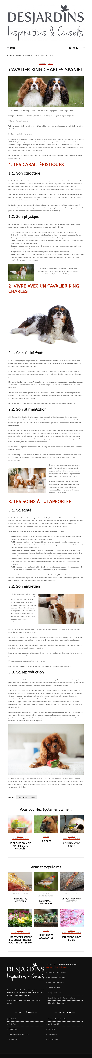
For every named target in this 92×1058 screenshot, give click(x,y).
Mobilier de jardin (54, 988)
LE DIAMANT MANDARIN (46, 902)
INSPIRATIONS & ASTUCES (19, 1034)
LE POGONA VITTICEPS (20, 900)
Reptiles (24, 894)
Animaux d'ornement (20, 838)
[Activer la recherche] (84, 47)
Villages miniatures (54, 993)
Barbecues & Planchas (56, 982)
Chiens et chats (22, 797)
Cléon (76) (51, 1029)
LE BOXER (46, 841)
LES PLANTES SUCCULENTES (46, 936)
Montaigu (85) (53, 1039)
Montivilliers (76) (53, 1024)
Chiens (50, 63)
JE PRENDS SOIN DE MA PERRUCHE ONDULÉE (20, 846)
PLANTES (20, 930)
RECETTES (13, 1029)
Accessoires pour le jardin (57, 972)
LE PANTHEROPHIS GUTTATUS (72, 900)
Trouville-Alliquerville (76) (57, 1019)
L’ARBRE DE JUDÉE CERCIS (71, 938)
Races (33, 797)
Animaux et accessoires (56, 977)
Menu (13, 48)
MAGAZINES (13, 1039)
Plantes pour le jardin (20, 932)
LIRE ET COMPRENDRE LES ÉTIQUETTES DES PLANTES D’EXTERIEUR (20, 940)
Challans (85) (52, 1034)
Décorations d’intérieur (56, 1003)
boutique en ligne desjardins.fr (56, 967)
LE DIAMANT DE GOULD (71, 844)
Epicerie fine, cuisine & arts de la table (61, 998)
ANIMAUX (42, 63)
